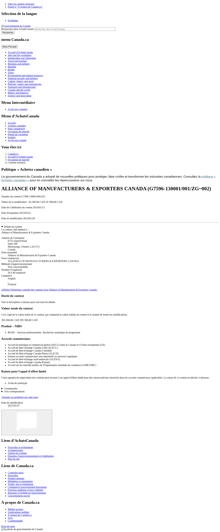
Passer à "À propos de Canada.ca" (25, 6)
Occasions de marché (18, 131)
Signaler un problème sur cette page (20, 397)
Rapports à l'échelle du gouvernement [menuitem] (27, 492)
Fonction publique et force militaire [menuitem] (25, 490)
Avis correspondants (14, 391)
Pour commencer (16, 128)
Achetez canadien (17, 125)
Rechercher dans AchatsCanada (17, 29)
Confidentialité (15, 520)
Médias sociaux (16, 509)
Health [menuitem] (11, 69)
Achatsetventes (15, 450)
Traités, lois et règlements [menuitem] (20, 484)
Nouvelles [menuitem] (13, 475)
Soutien (11, 137)
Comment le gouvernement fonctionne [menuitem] (27, 487)
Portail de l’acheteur (18, 134)
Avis (10, 518)
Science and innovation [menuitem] (19, 95)
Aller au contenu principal (21, 4)
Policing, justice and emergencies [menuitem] (24, 84)
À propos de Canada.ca (20, 515)
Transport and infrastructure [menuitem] (22, 87)
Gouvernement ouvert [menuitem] (19, 495)
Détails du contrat (13, 226)
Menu (9, 46)
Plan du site (13, 459)
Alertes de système (17, 453)
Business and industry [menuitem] (19, 64)
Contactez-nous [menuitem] (16, 472)
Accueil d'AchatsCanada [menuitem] (20, 52)
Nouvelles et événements (20, 447)
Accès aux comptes (17, 109)
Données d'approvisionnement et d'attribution (31, 456)
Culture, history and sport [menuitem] (20, 81)
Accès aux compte (17, 140)
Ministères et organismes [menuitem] (20, 481)
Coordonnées (11, 388)
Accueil (12, 123)
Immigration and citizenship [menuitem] (22, 58)
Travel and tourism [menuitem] (17, 61)
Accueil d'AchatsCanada (20, 156)
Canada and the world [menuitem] (19, 90)
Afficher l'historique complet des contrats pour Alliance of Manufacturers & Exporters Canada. (49, 289)
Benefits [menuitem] (12, 66)
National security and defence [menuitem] (23, 78)
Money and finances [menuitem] (18, 92)
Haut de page (8, 526)
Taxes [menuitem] (11, 72)
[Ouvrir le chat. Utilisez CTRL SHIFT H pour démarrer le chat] (26, 422)
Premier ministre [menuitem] (16, 478)
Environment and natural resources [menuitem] (25, 75)
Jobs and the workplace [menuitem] (20, 55)
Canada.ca (13, 154)
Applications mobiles (18, 512)
